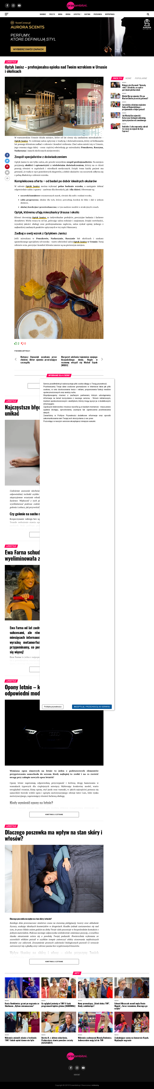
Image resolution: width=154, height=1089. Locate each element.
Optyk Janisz (21, 141)
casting (87, 14)
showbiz (43, 14)
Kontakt (77, 1074)
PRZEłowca (98, 14)
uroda (68, 14)
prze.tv (52, 14)
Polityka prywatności (52, 707)
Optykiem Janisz (55, 233)
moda (60, 14)
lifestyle (77, 14)
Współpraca (109, 14)
